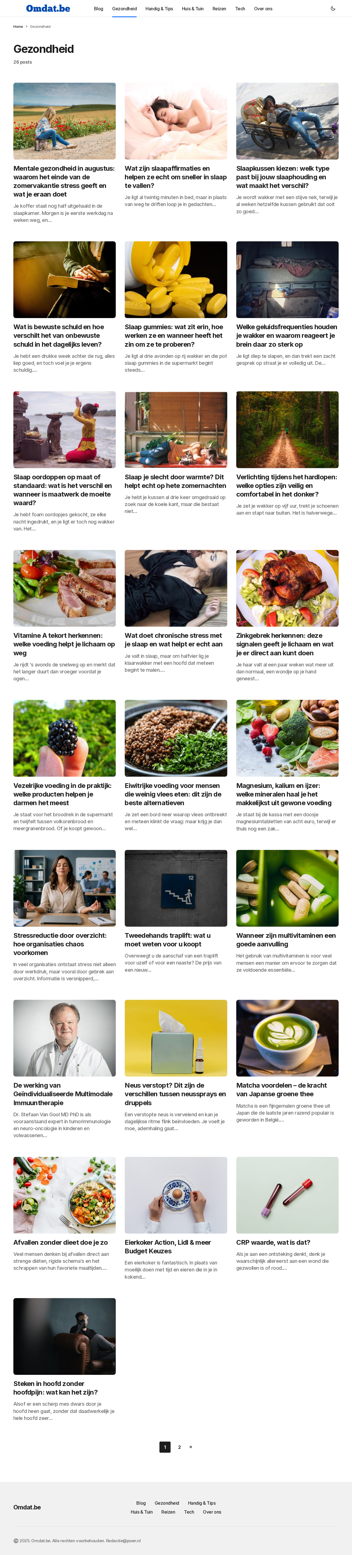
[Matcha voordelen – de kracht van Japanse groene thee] (287, 1038)
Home (18, 26)
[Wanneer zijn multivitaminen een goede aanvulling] (287, 888)
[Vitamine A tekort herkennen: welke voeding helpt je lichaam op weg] (64, 588)
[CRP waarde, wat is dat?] (287, 1195)
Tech (189, 1512)
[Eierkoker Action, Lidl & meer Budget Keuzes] (176, 1195)
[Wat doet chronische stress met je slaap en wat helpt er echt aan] (176, 588)
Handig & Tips (202, 1503)
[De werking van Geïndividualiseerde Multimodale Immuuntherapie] (64, 1038)
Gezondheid (167, 1503)
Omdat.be (27, 1507)
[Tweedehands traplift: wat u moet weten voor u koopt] (176, 888)
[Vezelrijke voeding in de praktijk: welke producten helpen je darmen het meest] (64, 738)
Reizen (168, 1512)
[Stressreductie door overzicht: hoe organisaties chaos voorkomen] (64, 888)
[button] (333, 8)
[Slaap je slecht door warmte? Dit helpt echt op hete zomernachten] (176, 429)
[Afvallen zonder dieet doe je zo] (64, 1195)
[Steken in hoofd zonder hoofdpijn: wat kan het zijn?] (64, 1336)
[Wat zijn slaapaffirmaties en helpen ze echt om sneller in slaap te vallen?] (176, 121)
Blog (141, 1503)
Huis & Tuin (141, 1512)
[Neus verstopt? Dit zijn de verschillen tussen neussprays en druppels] (176, 1038)
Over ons (212, 1512)
